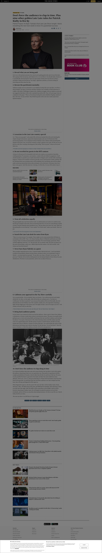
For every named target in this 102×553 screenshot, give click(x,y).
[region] (51, 546)
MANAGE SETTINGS (84, 547)
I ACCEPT (84, 544)
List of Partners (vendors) (50, 546)
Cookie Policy (17, 548)
